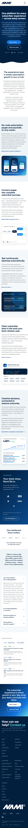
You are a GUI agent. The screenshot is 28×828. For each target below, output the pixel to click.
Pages (3, 745)
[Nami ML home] (7, 3)
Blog (16, 763)
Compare (17, 769)
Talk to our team (6, 357)
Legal (3, 824)
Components (5, 747)
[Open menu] (24, 3)
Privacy (6, 824)
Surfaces (4, 750)
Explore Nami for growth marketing (11, 151)
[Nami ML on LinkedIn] (3, 817)
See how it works (14, 47)
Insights (17, 747)
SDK (16, 772)
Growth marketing (6, 774)
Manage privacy (16, 824)
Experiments (18, 742)
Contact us (17, 725)
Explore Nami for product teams (10, 219)
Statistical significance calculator (18, 776)
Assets (3, 753)
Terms (11, 824)
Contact (4, 797)
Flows (3, 742)
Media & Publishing (7, 766)
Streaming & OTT (6, 763)
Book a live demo (6, 287)
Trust (3, 791)
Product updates (19, 766)
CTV (3, 772)
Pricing (3, 794)
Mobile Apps (5, 769)
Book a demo (13, 42)
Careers (4, 788)
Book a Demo (5, 800)
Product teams (6, 777)
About (3, 786)
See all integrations (11, 518)
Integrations (5, 756)
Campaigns (18, 745)
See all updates (20, 642)
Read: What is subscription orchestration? (12, 431)
